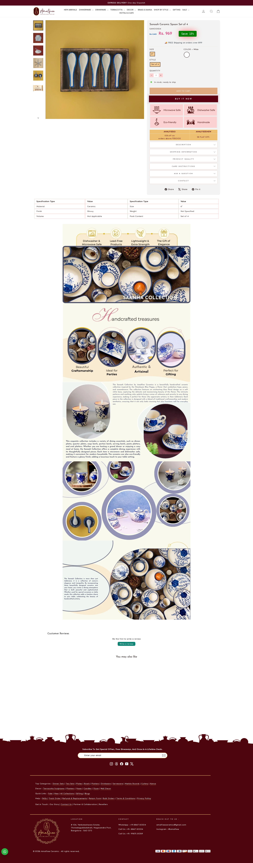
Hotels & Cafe (126, 13)
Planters (70, 788)
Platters (95, 783)
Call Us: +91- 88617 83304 (130, 829)
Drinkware (100, 10)
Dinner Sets (58, 783)
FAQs (45, 798)
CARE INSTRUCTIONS (183, 166)
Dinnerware (85, 10)
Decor (130, 10)
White (186, 54)
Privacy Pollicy (144, 798)
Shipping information (183, 152)
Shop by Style (161, 10)
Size (152, 49)
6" (152, 54)
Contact (183, 181)
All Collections (67, 793)
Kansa (153, 783)
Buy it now (183, 99)
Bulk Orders (109, 798)
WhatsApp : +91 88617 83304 (132, 825)
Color (191, 49)
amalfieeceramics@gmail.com (171, 825)
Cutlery (144, 783)
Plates (79, 783)
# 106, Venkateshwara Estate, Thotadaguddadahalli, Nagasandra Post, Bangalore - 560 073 (91, 828)
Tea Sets (70, 783)
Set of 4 (155, 64)
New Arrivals (70, 10)
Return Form (95, 798)
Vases (79, 788)
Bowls (87, 783)
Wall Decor (106, 788)
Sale (184, 10)
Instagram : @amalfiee (167, 829)
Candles (88, 788)
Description (183, 145)
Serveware (118, 783)
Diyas (96, 788)
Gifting (176, 10)
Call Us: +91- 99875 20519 (130, 833)
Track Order (55, 798)
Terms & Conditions (125, 798)
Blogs (87, 793)
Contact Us (66, 804)
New (56, 793)
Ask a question (183, 173)
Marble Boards (132, 783)
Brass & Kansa (145, 10)
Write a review (126, 644)
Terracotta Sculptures (54, 788)
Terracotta (116, 10)
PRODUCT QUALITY (183, 159)
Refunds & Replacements (74, 798)
